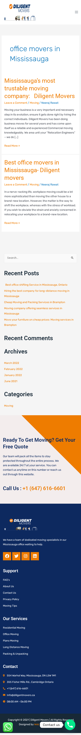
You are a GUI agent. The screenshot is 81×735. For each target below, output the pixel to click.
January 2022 (13, 375)
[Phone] (70, 725)
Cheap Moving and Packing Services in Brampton (34, 302)
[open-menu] (75, 12)
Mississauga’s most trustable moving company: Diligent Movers (39, 88)
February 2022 (13, 369)
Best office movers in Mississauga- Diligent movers (32, 170)
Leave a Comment (15, 102)
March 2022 (11, 362)
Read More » (12, 145)
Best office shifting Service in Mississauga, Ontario (35, 284)
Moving (34, 102)
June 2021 (10, 381)
